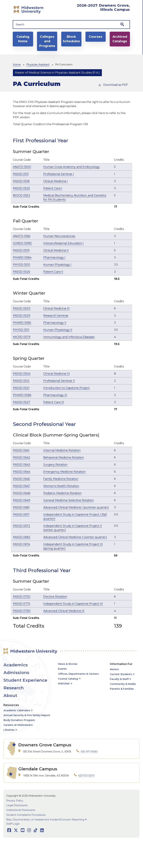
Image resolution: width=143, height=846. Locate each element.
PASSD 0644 (21, 471)
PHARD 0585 (22, 322)
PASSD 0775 (21, 603)
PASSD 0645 (21, 478)
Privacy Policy (14, 800)
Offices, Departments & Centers (78, 673)
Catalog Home (23, 39)
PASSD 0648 (21, 493)
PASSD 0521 (21, 388)
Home (17, 64)
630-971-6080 (89, 751)
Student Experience (25, 680)
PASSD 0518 (21, 181)
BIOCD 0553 (21, 195)
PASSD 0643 (21, 464)
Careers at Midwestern (18, 725)
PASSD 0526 (21, 271)
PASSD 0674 (21, 544)
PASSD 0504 (21, 373)
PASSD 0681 (21, 507)
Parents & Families (122, 688)
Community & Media (123, 683)
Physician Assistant (38, 64)
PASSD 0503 (21, 308)
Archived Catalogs (119, 39)
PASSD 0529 (21, 315)
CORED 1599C (22, 243)
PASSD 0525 (21, 188)
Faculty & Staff (119, 679)
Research (13, 687)
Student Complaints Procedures (26, 814)
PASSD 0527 (21, 402)
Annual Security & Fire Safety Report (26, 715)
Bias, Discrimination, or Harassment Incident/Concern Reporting (45, 819)
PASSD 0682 (21, 537)
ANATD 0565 (21, 236)
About (10, 695)
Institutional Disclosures (20, 810)
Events (62, 668)
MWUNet (64, 683)
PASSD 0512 (21, 380)
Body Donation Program (19, 720)
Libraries (9, 729)
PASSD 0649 (21, 500)
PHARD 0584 (22, 257)
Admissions (16, 672)
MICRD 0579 (21, 337)
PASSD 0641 (21, 450)
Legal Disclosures (17, 805)
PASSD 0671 (21, 514)
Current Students (121, 674)
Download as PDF (115, 84)
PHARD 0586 (22, 395)
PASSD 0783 (22, 610)
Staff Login (13, 823)
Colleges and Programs (47, 41)
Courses (95, 36)
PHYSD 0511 (21, 329)
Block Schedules (71, 39)
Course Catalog (68, 678)
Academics (15, 664)
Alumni (114, 669)
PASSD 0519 (21, 250)
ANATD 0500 (22, 167)
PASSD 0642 (21, 457)
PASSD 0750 (21, 596)
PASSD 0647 (21, 486)
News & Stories (67, 663)
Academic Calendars (16, 710)
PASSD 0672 (21, 525)
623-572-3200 (86, 775)
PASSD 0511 (21, 174)
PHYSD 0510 (21, 264)
